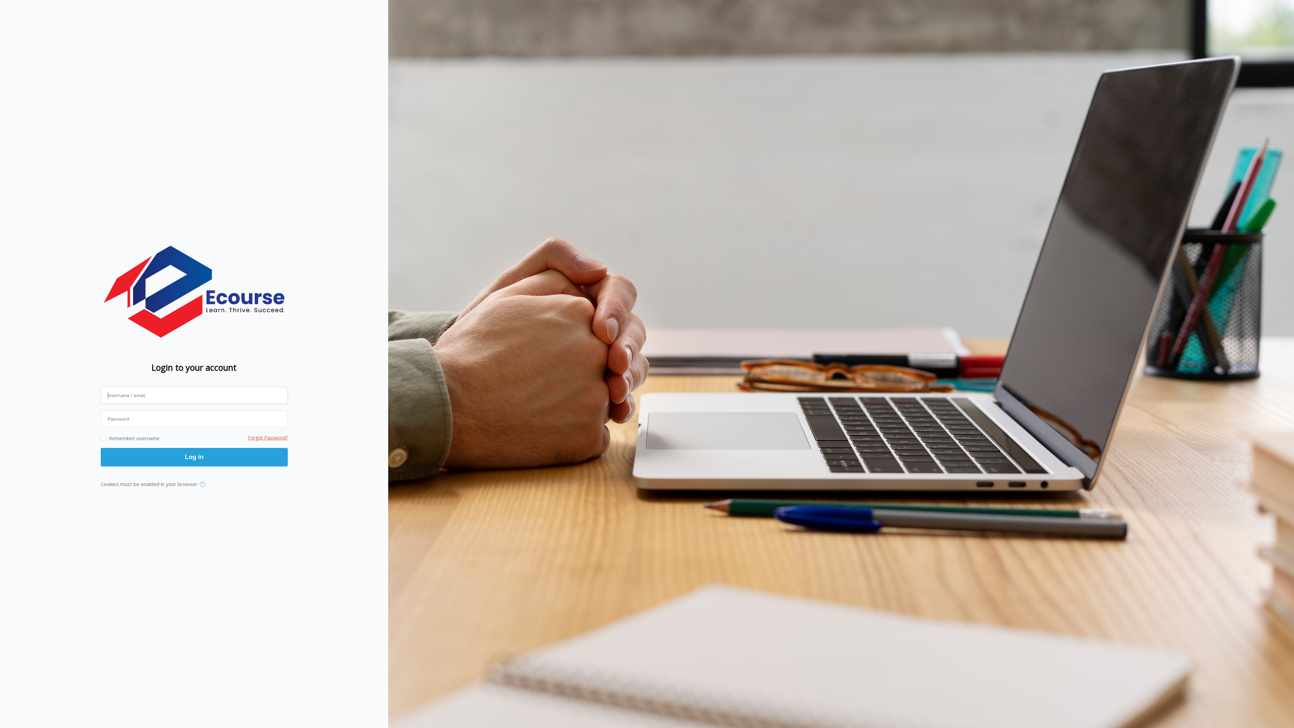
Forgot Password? (268, 437)
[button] (204, 484)
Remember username (134, 438)
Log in (194, 457)
